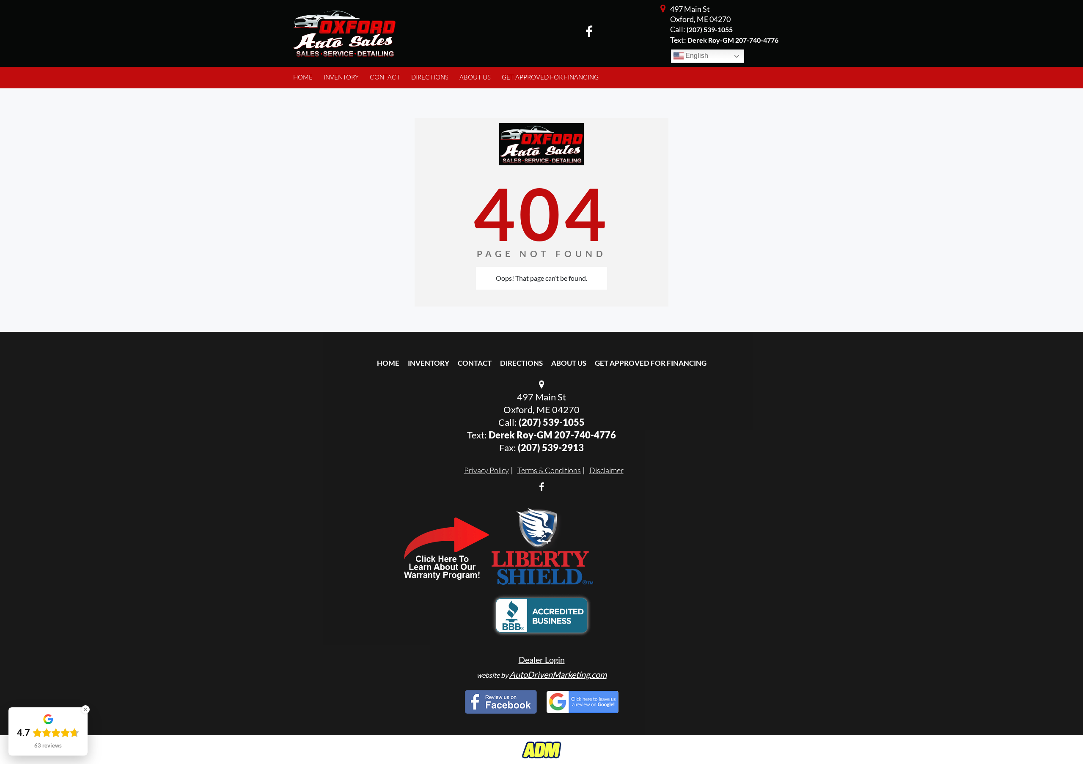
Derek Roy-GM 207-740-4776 (552, 435)
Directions (521, 363)
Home (388, 363)
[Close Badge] (85, 709)
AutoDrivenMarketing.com (558, 674)
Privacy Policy (486, 470)
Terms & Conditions (549, 470)
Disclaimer (606, 470)
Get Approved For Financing (650, 363)
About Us (568, 363)
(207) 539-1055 (710, 29)
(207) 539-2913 (551, 447)
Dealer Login (542, 659)
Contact (475, 363)
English (696, 55)
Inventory (428, 363)
